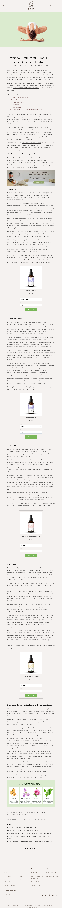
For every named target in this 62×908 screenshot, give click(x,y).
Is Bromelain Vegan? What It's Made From (21, 827)
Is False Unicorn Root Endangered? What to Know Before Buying (29, 841)
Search (6, 872)
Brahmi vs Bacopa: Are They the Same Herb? (22, 830)
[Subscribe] (31, 895)
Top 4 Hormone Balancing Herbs (19, 97)
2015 (48, 482)
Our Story (21, 876)
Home (9, 52)
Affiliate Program (9, 885)
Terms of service (42, 905)
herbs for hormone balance (31, 143)
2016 (8, 484)
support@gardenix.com (52, 876)
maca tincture (30, 257)
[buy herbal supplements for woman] (31, 185)
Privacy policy (32, 905)
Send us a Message (50, 872)
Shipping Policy (36, 872)
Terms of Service (36, 885)
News (13, 52)
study (50, 632)
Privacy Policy (35, 882)
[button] (3, 6)
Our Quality (21, 880)
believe (26, 370)
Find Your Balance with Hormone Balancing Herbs (25, 109)
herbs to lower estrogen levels (40, 236)
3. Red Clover (15, 104)
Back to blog (32, 848)
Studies (10, 249)
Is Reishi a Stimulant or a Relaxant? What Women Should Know (29, 833)
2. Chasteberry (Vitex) (17, 102)
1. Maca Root (15, 100)
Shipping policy (51, 905)
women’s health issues (15, 579)
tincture (27, 648)
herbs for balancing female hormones (26, 88)
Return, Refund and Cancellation (37, 877)
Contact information (32, 907)
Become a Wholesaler (7, 881)
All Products (8, 876)
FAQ (19, 872)
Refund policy (24, 905)
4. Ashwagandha (16, 107)
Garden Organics (15, 905)
